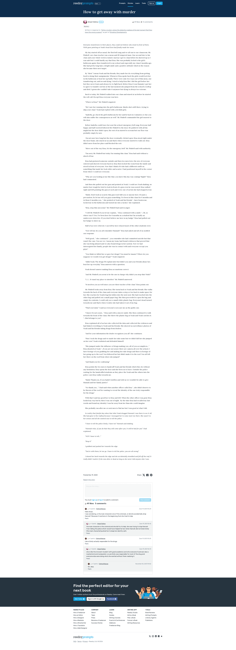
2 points (92, 509)
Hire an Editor (78, 615)
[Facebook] (159, 636)
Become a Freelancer (98, 620)
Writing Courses (114, 618)
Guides (111, 615)
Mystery (86, 26)
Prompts (122, 3)
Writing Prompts (151, 615)
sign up (94, 500)
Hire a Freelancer (79, 612)
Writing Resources (133, 623)
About (93, 612)
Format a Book (132, 620)
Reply (86, 518)
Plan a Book (131, 618)
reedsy (83, 3)
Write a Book (131, 615)
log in (101, 500)
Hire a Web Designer (80, 628)
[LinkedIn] (156, 636)
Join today (79, 599)
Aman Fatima (101, 524)
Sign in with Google (95, 599)
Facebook (110, 599)
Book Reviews (150, 612)
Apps (96, 3)
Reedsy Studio (132, 612)
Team (93, 615)
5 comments (148, 22)
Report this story (89, 480)
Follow (101, 22)
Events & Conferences (117, 620)
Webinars (112, 623)
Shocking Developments (118, 32)
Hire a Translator (79, 625)
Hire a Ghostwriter (79, 623)
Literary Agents (150, 618)
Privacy (85, 641)
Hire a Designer (78, 618)
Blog (110, 612)
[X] (150, 636)
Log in (159, 3)
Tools (144, 3)
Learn (137, 3)
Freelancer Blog (114, 625)
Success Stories (96, 623)
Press (93, 618)
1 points (93, 524)
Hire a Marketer (78, 620)
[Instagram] (153, 636)
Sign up (151, 3)
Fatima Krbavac (101, 509)
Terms (79, 641)
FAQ (74, 641)
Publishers (149, 620)
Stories (130, 3)
